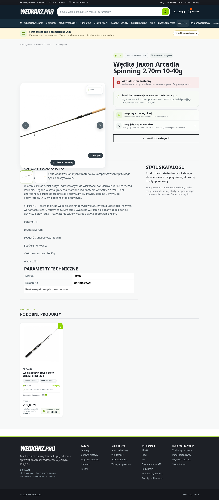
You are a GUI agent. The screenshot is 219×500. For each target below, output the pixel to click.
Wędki (152, 23)
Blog (162, 2)
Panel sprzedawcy (181, 454)
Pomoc (187, 2)
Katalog (39, 44)
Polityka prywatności (152, 473)
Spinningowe (61, 44)
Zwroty (196, 2)
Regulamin (147, 468)
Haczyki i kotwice (166, 23)
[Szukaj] (165, 11)
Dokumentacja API (151, 464)
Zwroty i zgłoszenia (121, 464)
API (143, 459)
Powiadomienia (119, 459)
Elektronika (85, 23)
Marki (145, 450)
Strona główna (26, 44)
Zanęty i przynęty (119, 23)
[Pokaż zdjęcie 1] (26, 176)
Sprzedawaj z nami (174, 2)
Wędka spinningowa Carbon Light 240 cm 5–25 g (38, 374)
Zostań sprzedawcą (182, 450)
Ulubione (85, 464)
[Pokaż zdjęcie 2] (41, 176)
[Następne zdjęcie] (100, 125)
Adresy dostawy (119, 450)
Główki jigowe (101, 23)
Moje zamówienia (90, 459)
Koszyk (84, 468)
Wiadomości (117, 454)
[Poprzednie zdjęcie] (25, 125)
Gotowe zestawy (89, 454)
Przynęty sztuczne (67, 23)
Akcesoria (51, 23)
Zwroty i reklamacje (152, 478)
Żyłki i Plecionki (139, 23)
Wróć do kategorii (158, 138)
